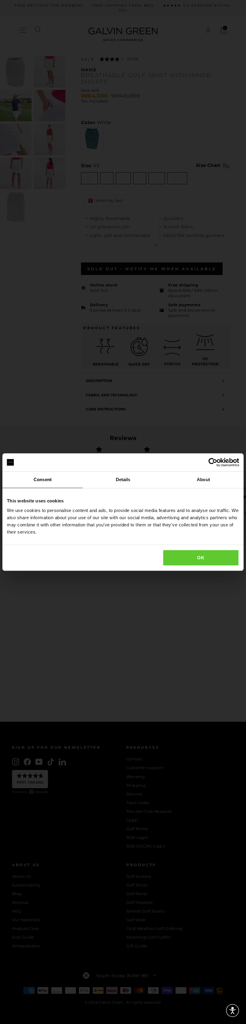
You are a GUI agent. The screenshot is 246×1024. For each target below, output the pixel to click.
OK (200, 557)
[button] (232, 1010)
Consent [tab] (43, 479)
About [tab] (203, 479)
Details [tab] (123, 479)
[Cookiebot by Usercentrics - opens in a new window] (213, 462)
